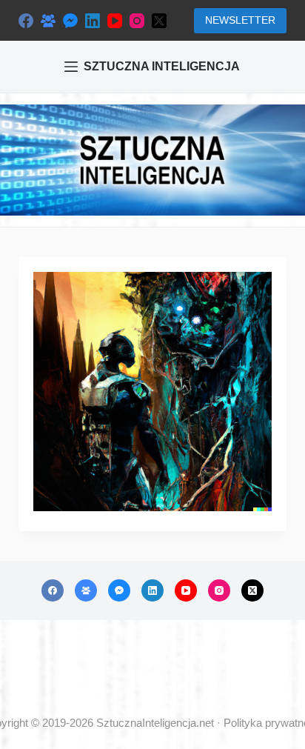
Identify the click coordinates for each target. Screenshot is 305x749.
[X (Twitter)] (159, 20)
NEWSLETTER (240, 20)
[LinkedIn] (92, 20)
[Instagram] (137, 20)
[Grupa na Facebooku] (48, 20)
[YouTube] (114, 20)
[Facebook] (26, 20)
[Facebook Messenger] (70, 20)
